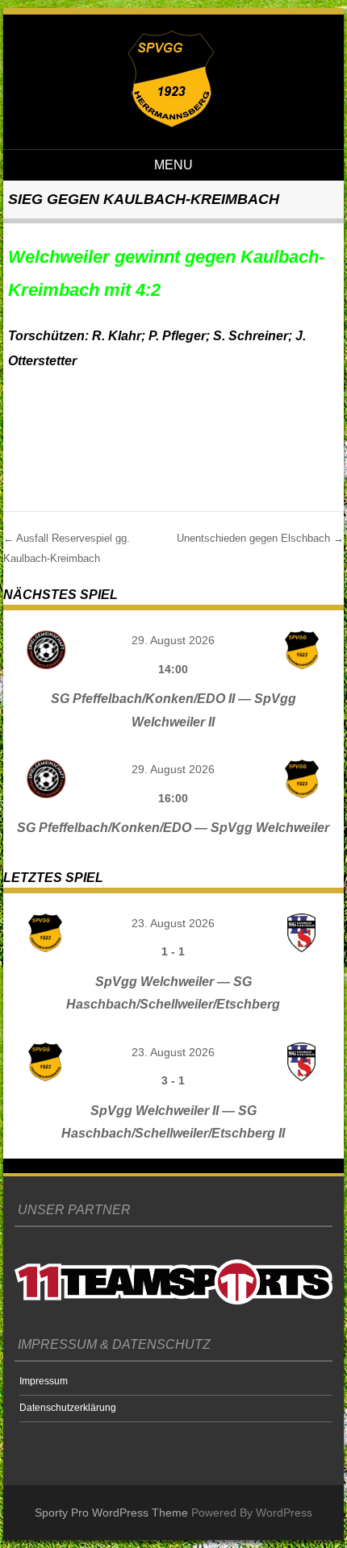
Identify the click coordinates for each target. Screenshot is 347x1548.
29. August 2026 (173, 640)
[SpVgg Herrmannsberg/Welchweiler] (171, 123)
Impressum (43, 1381)
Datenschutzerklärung (67, 1407)
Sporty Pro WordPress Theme (111, 1512)
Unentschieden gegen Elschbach (260, 538)
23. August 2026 (173, 923)
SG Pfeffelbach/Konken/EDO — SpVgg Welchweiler (173, 827)
